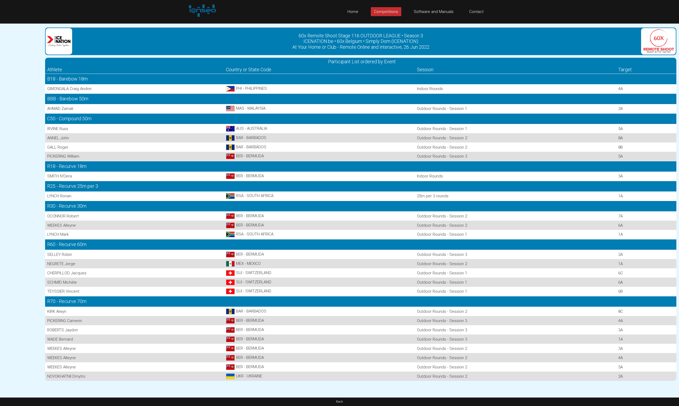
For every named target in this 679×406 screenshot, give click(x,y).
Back (339, 401)
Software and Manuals (434, 11)
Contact (476, 11)
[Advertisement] (21, 103)
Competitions (386, 11)
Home (352, 11)
